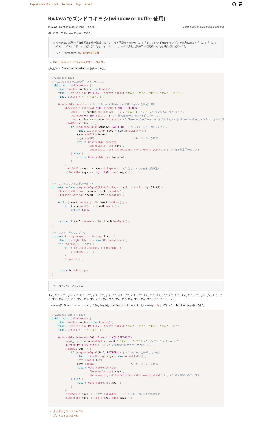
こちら (158, 305)
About (88, 4)
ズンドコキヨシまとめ (65, 415)
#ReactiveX (72, 27)
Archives (67, 4)
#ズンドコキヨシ (87, 27)
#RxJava (52, 27)
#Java (62, 27)
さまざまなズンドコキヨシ (68, 411)
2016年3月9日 (90, 52)
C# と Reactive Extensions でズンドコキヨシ (79, 62)
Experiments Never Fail (44, 4)
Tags (78, 4)
